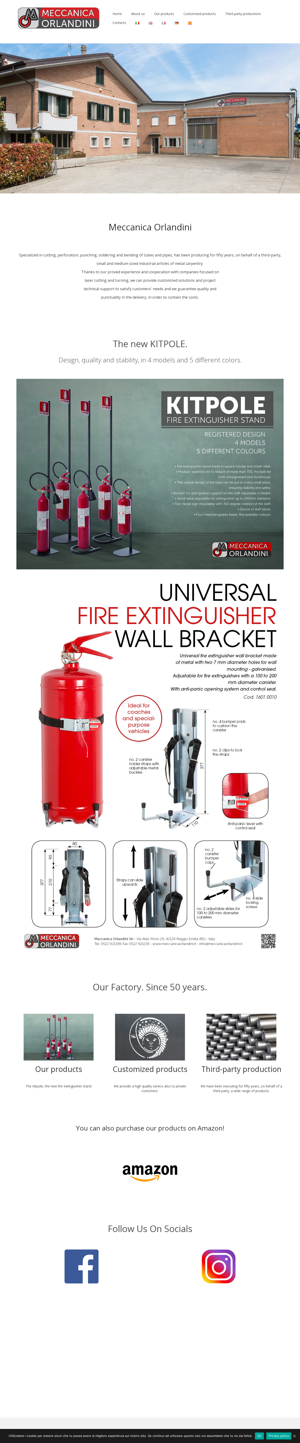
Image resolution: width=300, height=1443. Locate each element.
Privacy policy (279, 1436)
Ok (259, 1436)
